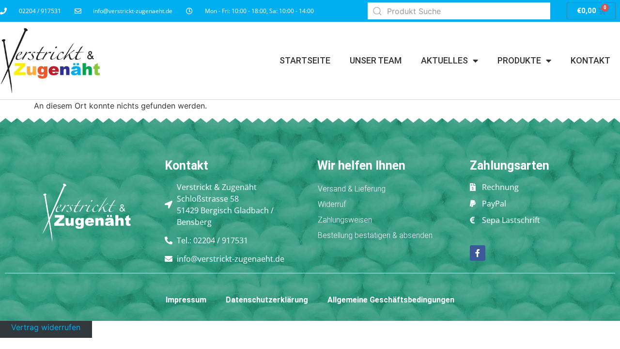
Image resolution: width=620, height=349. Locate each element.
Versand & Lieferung (352, 188)
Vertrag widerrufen (45, 327)
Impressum (186, 299)
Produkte (519, 60)
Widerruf (332, 204)
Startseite (304, 60)
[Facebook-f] (477, 253)
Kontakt (590, 60)
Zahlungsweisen (345, 219)
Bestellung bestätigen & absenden (375, 235)
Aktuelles (444, 60)
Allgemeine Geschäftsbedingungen (390, 299)
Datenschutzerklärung (267, 299)
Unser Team (376, 60)
